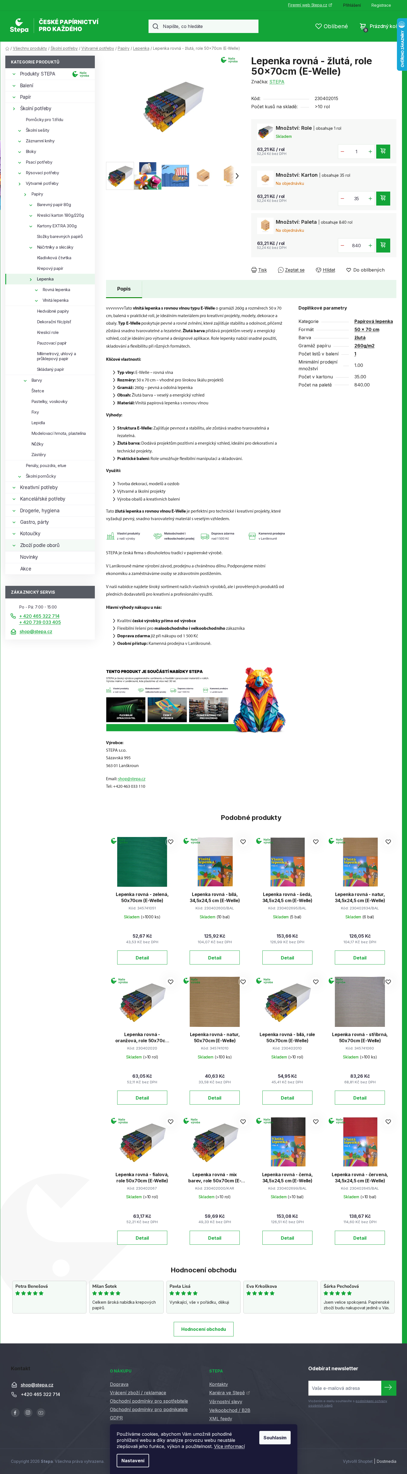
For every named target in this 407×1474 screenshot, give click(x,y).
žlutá (360, 337)
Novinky (29, 557)
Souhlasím (275, 1437)
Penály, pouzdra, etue (46, 465)
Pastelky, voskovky (49, 401)
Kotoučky (30, 533)
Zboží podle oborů (40, 545)
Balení (26, 85)
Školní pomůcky (41, 476)
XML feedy (220, 1418)
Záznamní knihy (40, 140)
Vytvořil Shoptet (358, 1461)
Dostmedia (386, 1461)
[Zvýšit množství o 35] (370, 199)
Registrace (381, 5)
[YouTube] (41, 1412)
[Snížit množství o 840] (342, 246)
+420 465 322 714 (40, 1394)
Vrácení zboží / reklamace (138, 1392)
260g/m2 (364, 345)
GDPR (116, 1418)
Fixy (35, 412)
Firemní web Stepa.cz (307, 5)
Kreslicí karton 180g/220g (60, 215)
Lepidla (38, 422)
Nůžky (37, 444)
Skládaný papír (50, 369)
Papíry (37, 194)
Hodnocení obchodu (203, 1329)
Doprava (119, 1384)
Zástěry (38, 454)
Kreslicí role (48, 332)
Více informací (229, 1446)
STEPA (276, 81)
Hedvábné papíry (53, 311)
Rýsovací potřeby (42, 172)
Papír (25, 97)
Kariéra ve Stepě (227, 1392)
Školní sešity (37, 130)
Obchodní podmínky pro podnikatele (149, 1409)
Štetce (37, 390)
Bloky (31, 151)
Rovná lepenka (56, 289)
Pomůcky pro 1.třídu (44, 119)
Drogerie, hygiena (40, 510)
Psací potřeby (39, 162)
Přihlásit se (388, 1388)
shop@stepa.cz (36, 631)
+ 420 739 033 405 (40, 622)
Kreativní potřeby (39, 487)
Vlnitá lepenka (56, 300)
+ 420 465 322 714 (39, 616)
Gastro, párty (34, 522)
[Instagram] (28, 1412)
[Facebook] (15, 1412)
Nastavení (132, 1460)
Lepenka (45, 279)
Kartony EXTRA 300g (57, 225)
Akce (25, 569)
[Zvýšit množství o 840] (370, 246)
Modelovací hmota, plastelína (58, 433)
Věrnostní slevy (225, 1401)
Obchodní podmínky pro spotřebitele (149, 1401)
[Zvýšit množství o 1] (370, 152)
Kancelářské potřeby (43, 499)
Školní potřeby (36, 108)
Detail (142, 958)
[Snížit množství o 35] (342, 199)
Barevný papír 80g (54, 204)
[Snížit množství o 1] (342, 152)
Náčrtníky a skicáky (55, 247)
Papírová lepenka (373, 321)
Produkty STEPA (38, 74)
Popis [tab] (124, 289)
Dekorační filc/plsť (54, 321)
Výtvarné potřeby (42, 183)
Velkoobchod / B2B (229, 1410)
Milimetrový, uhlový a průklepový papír (56, 356)
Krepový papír (50, 268)
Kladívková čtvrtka (54, 257)
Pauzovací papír (52, 343)
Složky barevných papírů (60, 236)
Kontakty (218, 1384)
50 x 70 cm (366, 329)
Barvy (36, 380)
